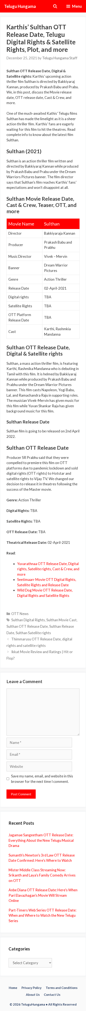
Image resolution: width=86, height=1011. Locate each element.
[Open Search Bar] (55, 6)
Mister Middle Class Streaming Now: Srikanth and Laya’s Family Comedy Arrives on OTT (42, 875)
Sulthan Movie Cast (61, 620)
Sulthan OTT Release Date (27, 626)
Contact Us (52, 994)
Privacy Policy (32, 988)
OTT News (20, 613)
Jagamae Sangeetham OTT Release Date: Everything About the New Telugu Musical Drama (41, 840)
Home (13, 988)
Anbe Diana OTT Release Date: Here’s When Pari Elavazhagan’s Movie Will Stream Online (43, 895)
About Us (33, 994)
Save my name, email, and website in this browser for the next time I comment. (42, 779)
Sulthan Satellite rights (33, 633)
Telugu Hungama (20, 6)
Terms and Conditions (61, 988)
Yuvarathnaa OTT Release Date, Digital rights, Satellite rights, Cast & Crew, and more (48, 569)
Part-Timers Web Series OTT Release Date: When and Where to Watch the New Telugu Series (42, 915)
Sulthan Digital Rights (28, 620)
